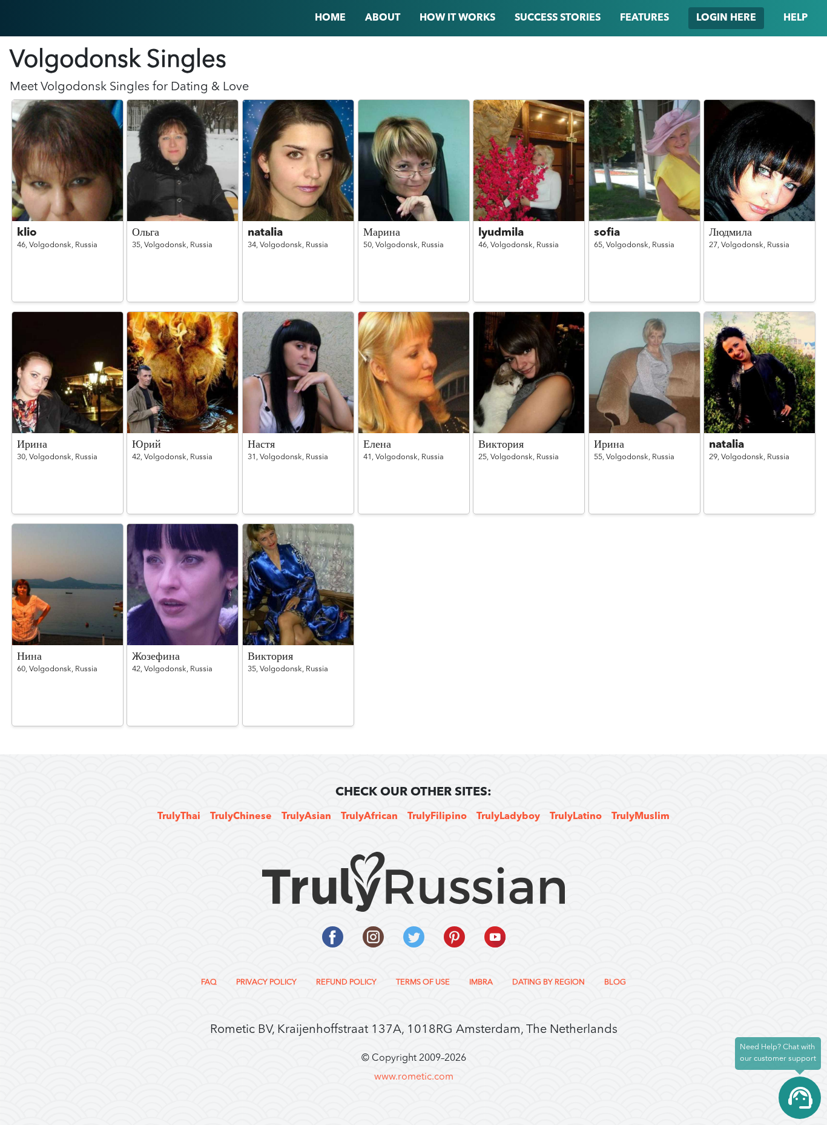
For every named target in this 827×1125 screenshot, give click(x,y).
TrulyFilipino (437, 816)
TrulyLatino (576, 816)
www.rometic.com (413, 1077)
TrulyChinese (241, 816)
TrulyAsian (306, 816)
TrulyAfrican (369, 816)
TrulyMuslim (640, 816)
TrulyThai (178, 816)
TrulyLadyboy (508, 816)
